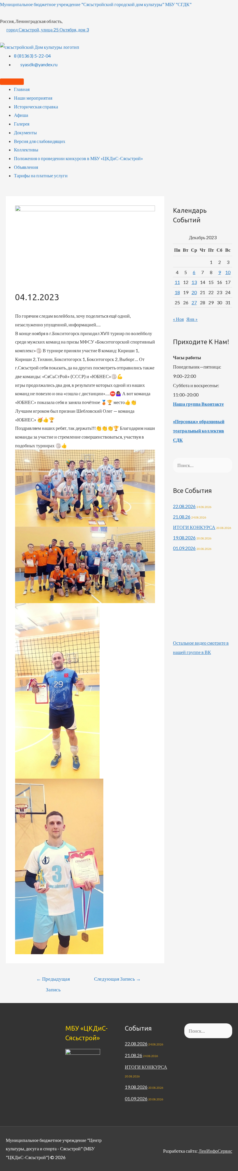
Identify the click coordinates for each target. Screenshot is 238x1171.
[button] (85, 488)
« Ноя (178, 319)
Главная (22, 89)
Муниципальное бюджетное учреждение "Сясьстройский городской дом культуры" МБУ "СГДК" (96, 4)
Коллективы (26, 149)
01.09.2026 (184, 548)
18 (177, 292)
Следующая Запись (117, 979)
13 (194, 282)
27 (194, 302)
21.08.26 (181, 516)
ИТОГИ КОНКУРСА (194, 527)
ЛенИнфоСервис (215, 1151)
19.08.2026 (184, 537)
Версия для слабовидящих (39, 141)
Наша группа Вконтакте (198, 404)
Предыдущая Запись (53, 980)
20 (194, 292)
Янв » (192, 319)
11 (177, 282)
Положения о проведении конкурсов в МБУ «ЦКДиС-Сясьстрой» (78, 158)
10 (227, 272)
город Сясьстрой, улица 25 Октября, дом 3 (47, 29)
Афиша (21, 115)
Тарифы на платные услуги (41, 175)
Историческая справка (36, 106)
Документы (25, 132)
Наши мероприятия (33, 98)
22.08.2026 (184, 506)
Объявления (26, 167)
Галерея (21, 123)
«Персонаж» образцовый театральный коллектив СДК (198, 431)
